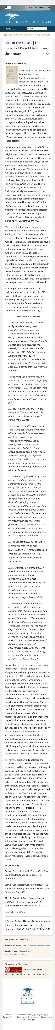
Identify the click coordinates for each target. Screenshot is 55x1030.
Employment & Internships (27, 1017)
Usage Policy (41, 1014)
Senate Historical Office (40, 945)
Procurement (46, 1017)
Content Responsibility (24, 1014)
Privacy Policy (8, 1017)
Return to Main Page (15, 912)
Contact (9, 1014)
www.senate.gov (28, 1019)
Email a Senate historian (15, 954)
